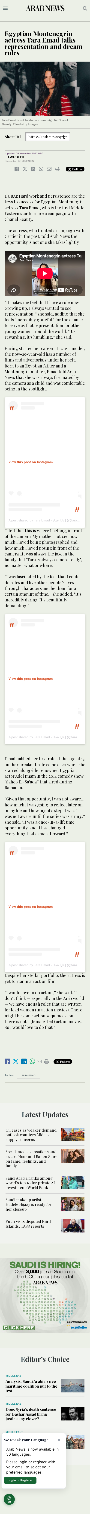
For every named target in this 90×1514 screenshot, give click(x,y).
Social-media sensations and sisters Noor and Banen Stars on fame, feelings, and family (31, 1158)
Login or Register (20, 1480)
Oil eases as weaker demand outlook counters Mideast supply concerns (31, 1134)
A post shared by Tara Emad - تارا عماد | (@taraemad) (48, 520)
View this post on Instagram (31, 462)
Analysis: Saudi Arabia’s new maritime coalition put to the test (31, 1386)
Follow (76, 169)
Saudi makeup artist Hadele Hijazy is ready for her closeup (28, 1204)
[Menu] (5, 8)
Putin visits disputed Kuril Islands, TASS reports (28, 1223)
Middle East (14, 1375)
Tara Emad (29, 1075)
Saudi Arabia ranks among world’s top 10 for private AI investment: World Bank (30, 1182)
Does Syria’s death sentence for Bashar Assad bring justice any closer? (31, 1414)
